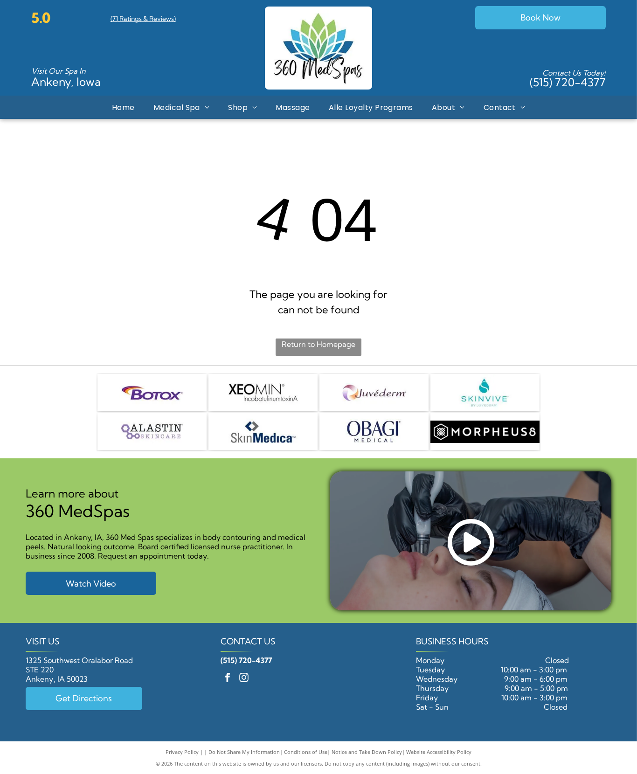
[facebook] (228, 678)
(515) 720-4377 (568, 82)
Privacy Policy (182, 751)
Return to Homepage (318, 344)
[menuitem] (123, 107)
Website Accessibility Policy (438, 751)
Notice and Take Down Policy (367, 751)
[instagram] (244, 678)
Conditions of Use (305, 751)
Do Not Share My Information (244, 751)
